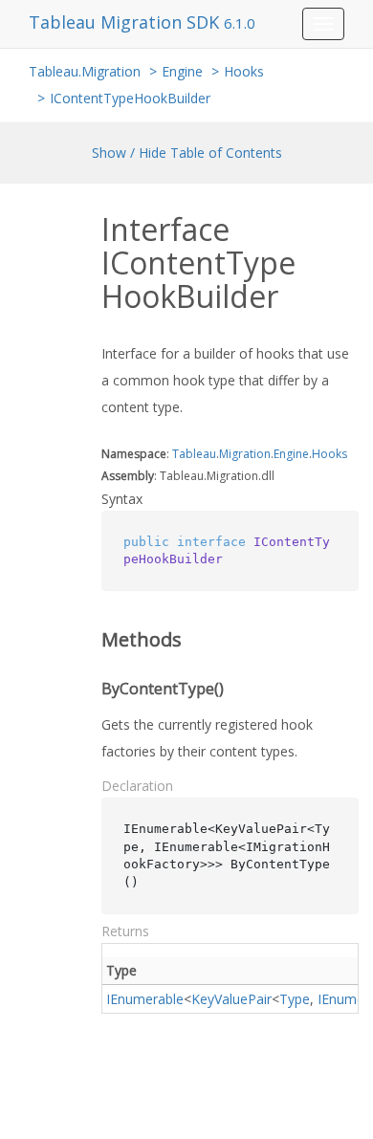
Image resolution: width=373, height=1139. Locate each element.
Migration (245, 454)
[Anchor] (88, 639)
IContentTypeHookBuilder (130, 98)
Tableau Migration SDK (126, 22)
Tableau (194, 454)
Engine (182, 71)
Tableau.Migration (85, 71)
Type (294, 999)
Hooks (244, 71)
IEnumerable (145, 999)
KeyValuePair (231, 999)
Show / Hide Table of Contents (187, 152)
